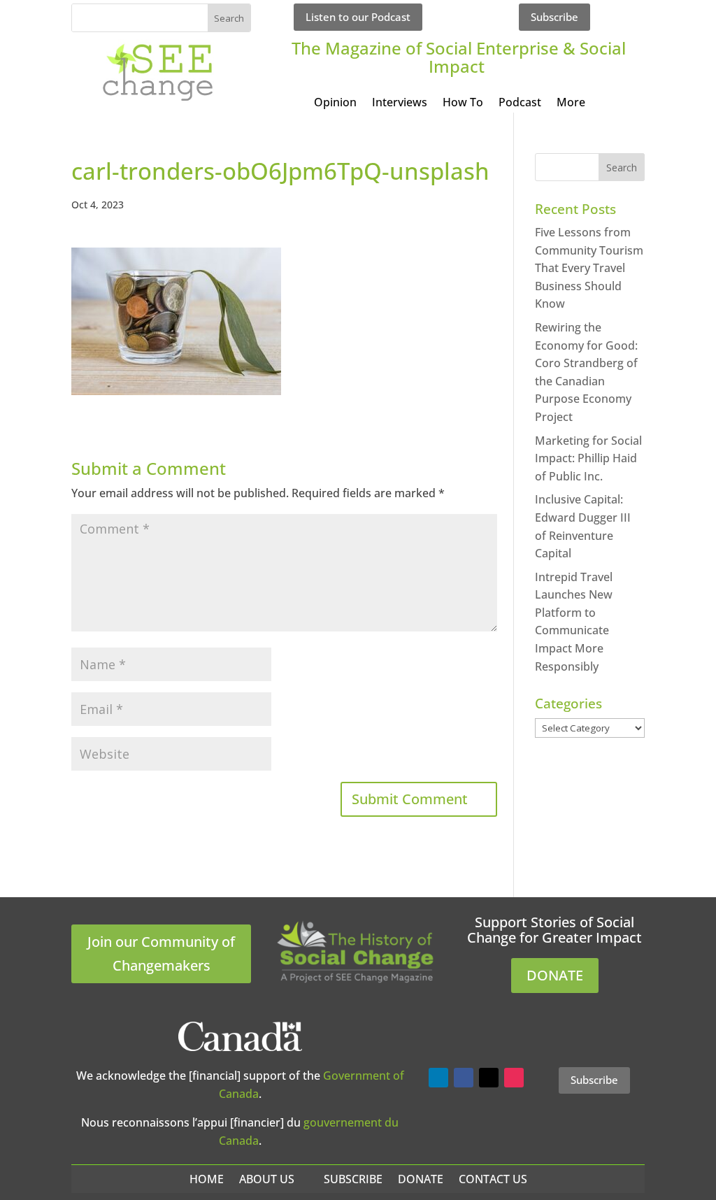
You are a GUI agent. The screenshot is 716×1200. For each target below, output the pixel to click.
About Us (266, 1179)
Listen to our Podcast (358, 17)
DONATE (555, 975)
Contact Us (493, 1179)
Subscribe (554, 17)
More (571, 103)
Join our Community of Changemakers (161, 953)
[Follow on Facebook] (463, 1077)
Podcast (520, 103)
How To (463, 103)
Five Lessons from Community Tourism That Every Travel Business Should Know (589, 267)
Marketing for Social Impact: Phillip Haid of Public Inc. (588, 458)
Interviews (399, 103)
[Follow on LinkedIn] (438, 1077)
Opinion (335, 103)
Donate (420, 1179)
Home (206, 1179)
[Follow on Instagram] (514, 1077)
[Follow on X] (489, 1077)
